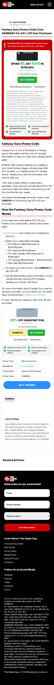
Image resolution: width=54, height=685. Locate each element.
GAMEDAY (17, 332)
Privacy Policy (10, 551)
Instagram (8, 575)
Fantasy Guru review (34, 294)
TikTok (7, 590)
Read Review (39, 87)
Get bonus (27, 79)
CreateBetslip (37, 4)
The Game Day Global (13, 544)
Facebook (8, 586)
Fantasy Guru (28, 366)
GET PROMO (27, 385)
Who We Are (9, 547)
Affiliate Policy (10, 555)
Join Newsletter (27, 527)
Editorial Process (11, 558)
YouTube (8, 578)
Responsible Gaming (29, 74)
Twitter (7, 582)
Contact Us (9, 562)
